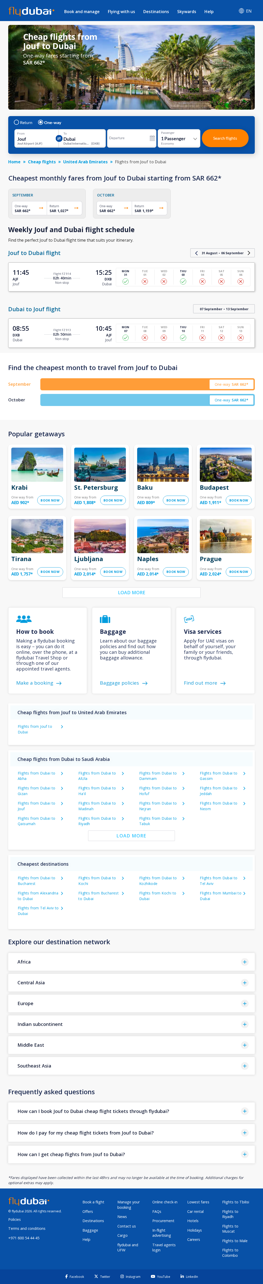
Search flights (225, 138)
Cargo (122, 1235)
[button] (131, 962)
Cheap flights (42, 162)
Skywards (186, 11)
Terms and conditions (26, 1228)
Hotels (193, 1220)
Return (26, 122)
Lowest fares (198, 1202)
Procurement (163, 1220)
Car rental (195, 1211)
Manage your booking (128, 1205)
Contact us (126, 1226)
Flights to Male (235, 1240)
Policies (14, 1219)
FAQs (156, 1211)
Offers (87, 1211)
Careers (193, 1239)
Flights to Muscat (230, 1229)
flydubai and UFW (127, 1247)
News (122, 1216)
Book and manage (82, 11)
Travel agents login (164, 1247)
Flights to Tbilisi (235, 1202)
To (65, 133)
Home (14, 162)
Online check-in (164, 1202)
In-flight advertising (161, 1233)
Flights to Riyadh (230, 1214)
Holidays (194, 1230)
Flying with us (121, 11)
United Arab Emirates (85, 162)
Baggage (90, 1230)
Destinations (156, 11)
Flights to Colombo (230, 1253)
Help (209, 11)
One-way (52, 122)
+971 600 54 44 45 (23, 1237)
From (21, 133)
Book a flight (93, 1202)
